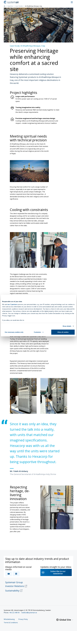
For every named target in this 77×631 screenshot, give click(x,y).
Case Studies (19, 6)
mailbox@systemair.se (29, 613)
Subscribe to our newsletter (58, 572)
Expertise (10, 6)
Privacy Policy (23, 619)
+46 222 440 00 (14, 613)
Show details (67, 326)
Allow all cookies (63, 332)
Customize (37, 332)
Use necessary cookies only (14, 332)
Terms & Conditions (11, 622)
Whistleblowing (9, 619)
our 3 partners (13, 304)
